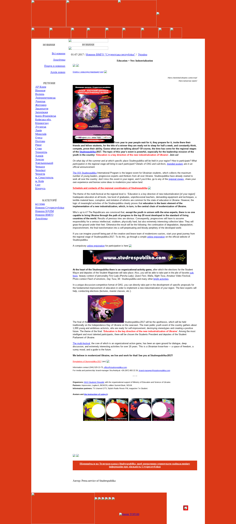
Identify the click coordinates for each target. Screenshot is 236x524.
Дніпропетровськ (45, 97)
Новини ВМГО (44, 214)
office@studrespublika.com (115, 367)
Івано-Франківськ (45, 115)
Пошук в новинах (54, 65)
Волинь (39, 94)
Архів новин (57, 72)
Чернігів (40, 173)
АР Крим (40, 86)
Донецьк (40, 101)
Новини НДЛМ (44, 211)
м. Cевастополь (44, 177)
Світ (37, 184)
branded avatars (175, 164)
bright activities (161, 279)
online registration (156, 236)
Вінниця (40, 90)
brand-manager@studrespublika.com (154, 370)
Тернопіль (41, 152)
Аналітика (59, 59)
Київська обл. (43, 119)
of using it (102, 394)
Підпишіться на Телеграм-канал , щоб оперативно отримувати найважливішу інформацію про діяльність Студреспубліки (135, 465)
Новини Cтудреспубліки (49, 207)
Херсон (39, 159)
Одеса (38, 137)
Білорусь (40, 188)
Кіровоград (42, 123)
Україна (142, 54)
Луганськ (40, 126)
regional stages (176, 179)
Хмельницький (44, 163)
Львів (38, 130)
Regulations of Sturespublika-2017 (87, 361)
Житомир (40, 104)
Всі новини (58, 53)
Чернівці (40, 170)
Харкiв (39, 155)
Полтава (40, 141)
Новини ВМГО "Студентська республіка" (110, 54)
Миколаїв (40, 134)
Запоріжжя (41, 112)
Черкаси (40, 166)
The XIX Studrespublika (85, 173)
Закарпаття (41, 108)
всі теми (40, 203)
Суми (38, 148)
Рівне (38, 144)
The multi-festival (81, 343)
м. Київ (39, 181)
